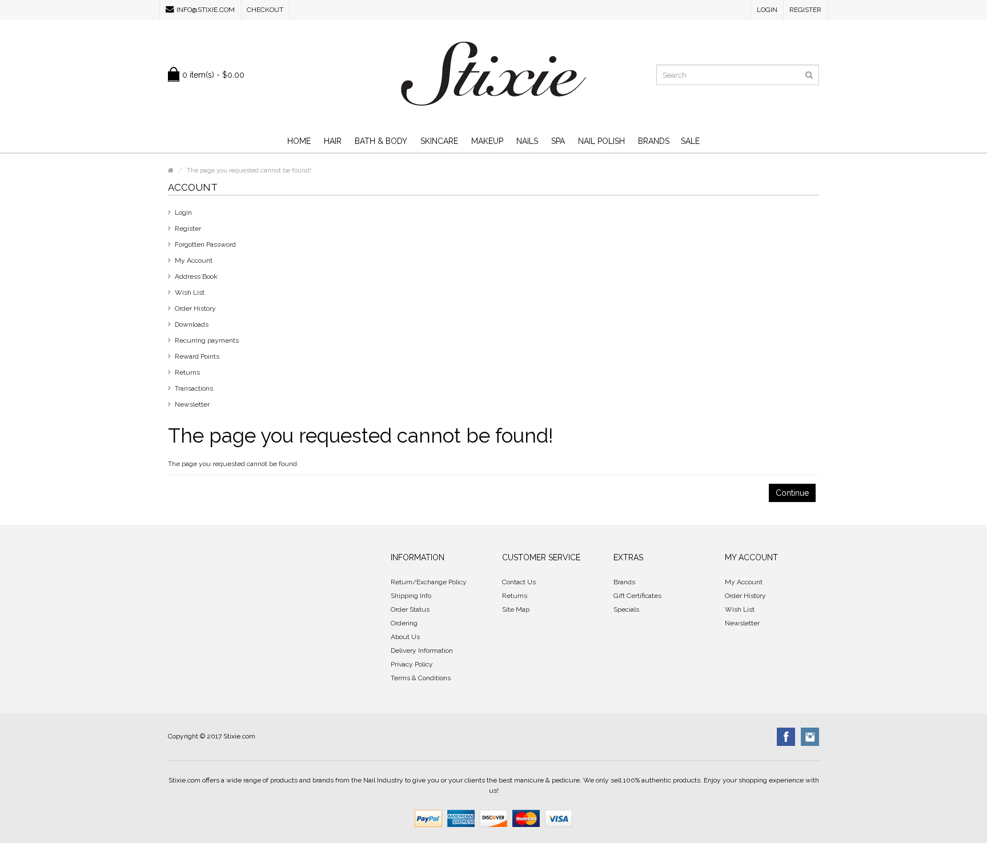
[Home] (171, 170)
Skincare (439, 141)
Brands (653, 141)
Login (767, 10)
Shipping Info (411, 596)
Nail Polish (601, 141)
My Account (193, 260)
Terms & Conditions (421, 678)
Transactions (194, 388)
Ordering (404, 623)
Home (299, 141)
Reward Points (197, 356)
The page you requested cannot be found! (249, 170)
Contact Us (519, 582)
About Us (405, 637)
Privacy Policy (412, 664)
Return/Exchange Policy (429, 582)
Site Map (515, 609)
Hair (333, 141)
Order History (195, 308)
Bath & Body (381, 141)
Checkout (265, 10)
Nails (527, 141)
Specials (626, 609)
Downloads (191, 324)
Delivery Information (422, 651)
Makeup (487, 141)
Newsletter (192, 404)
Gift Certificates (637, 596)
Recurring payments (207, 340)
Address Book (196, 276)
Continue (792, 492)
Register (805, 10)
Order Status (410, 609)
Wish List (189, 292)
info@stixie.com (205, 10)
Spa (558, 141)
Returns (187, 372)
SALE (690, 141)
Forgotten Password (205, 244)
